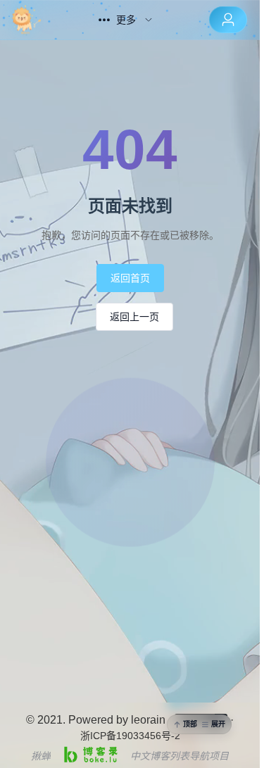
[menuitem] (40, 19)
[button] (199, 724)
